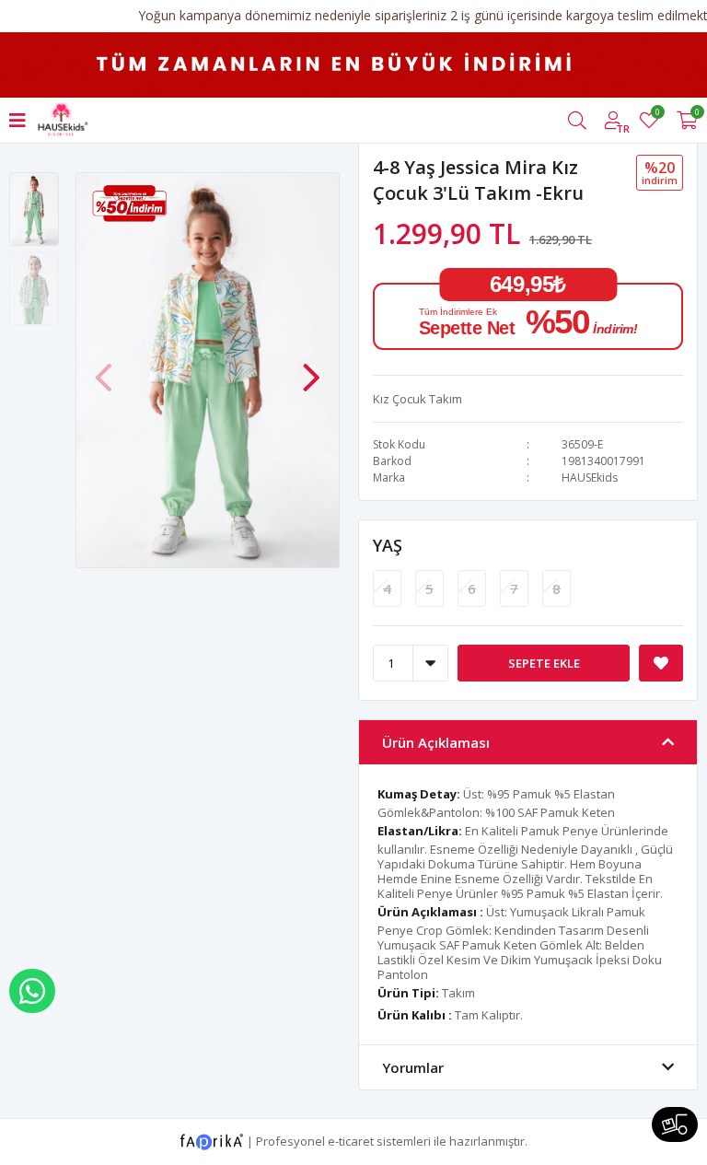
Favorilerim (656, 114)
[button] (311, 368)
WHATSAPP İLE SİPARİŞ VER (32, 991)
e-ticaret (351, 1140)
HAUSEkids (590, 477)
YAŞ (387, 545)
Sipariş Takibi (675, 1124)
